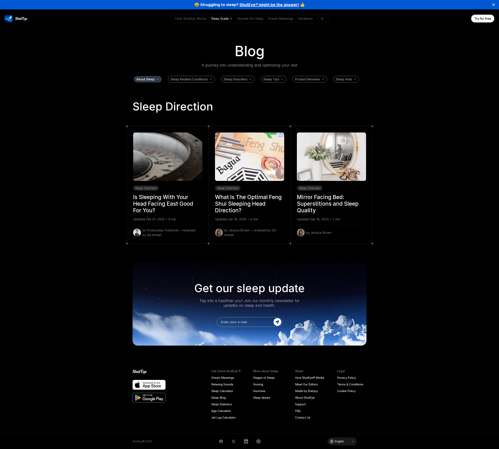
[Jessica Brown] (219, 233)
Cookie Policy (346, 391)
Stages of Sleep (264, 378)
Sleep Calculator (222, 391)
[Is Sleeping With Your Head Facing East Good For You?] (167, 156)
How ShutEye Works (190, 18)
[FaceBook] (221, 441)
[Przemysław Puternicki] (137, 233)
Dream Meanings (280, 18)
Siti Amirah (154, 235)
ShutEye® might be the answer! (269, 4)
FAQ (298, 411)
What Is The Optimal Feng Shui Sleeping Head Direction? (248, 204)
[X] (233, 441)
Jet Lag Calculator (223, 417)
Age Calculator (221, 411)
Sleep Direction (146, 188)
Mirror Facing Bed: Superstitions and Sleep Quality (327, 204)
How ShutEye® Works (309, 378)
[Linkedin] (246, 441)
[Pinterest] (258, 441)
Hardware (305, 18)
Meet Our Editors (306, 384)
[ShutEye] (149, 372)
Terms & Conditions (350, 384)
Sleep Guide (220, 18)
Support (300, 404)
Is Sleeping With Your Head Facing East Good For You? (163, 204)
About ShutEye (305, 397)
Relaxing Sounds (222, 384)
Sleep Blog (218, 397)
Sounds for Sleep (250, 18)
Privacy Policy (346, 378)
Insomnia (259, 391)
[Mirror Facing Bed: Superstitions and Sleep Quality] (331, 156)
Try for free (482, 18)
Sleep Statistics (221, 404)
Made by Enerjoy (306, 391)
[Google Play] (149, 398)
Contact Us (302, 417)
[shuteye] (16, 18)
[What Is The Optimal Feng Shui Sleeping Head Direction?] (249, 156)
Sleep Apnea (261, 397)
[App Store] (149, 385)
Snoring (258, 384)
